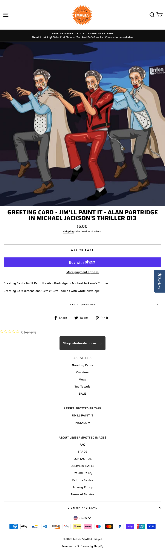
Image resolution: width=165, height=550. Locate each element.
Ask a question (82, 304)
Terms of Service (82, 494)
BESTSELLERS (82, 358)
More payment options (82, 272)
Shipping (68, 231)
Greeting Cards (82, 365)
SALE (82, 393)
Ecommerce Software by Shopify (83, 546)
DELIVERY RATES (83, 466)
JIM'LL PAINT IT (82, 415)
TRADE (82, 451)
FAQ (82, 444)
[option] (82, 35)
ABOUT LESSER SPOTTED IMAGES (82, 437)
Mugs (82, 379)
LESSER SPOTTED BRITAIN (82, 408)
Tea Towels (82, 386)
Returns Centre (82, 480)
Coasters (82, 372)
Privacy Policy (82, 487)
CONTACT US (82, 459)
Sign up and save (83, 507)
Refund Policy (82, 473)
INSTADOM (82, 423)
